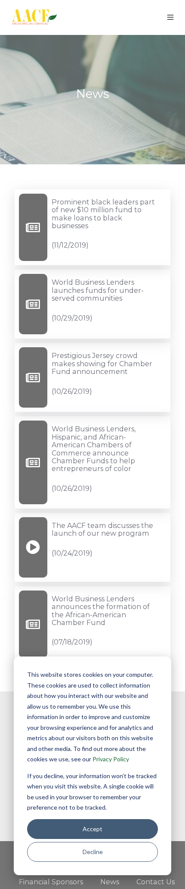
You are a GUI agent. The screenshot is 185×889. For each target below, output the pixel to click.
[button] (170, 17)
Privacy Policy (110, 759)
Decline (93, 851)
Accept (92, 828)
